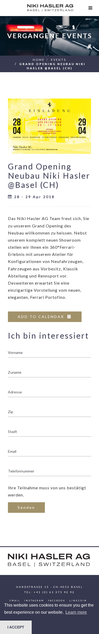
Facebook (56, 600)
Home (39, 59)
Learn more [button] (76, 612)
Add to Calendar (42, 316)
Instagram (34, 600)
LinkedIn (78, 600)
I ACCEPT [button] (15, 627)
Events (58, 59)
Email (15, 600)
